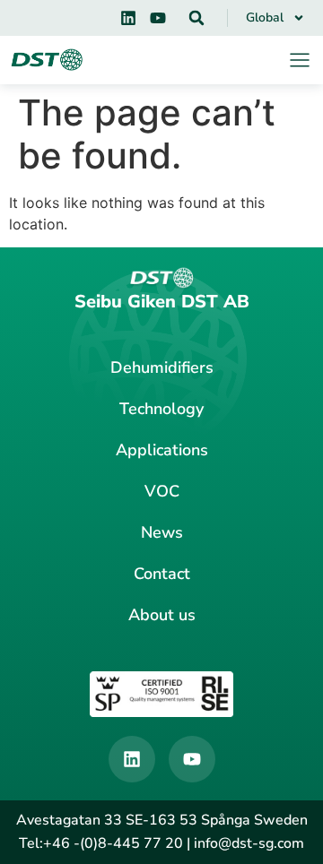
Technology (161, 408)
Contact (162, 573)
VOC (161, 491)
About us (162, 615)
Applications (162, 450)
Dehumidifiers (162, 367)
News (162, 532)
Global (265, 17)
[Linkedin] (128, 18)
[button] (196, 17)
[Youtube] (158, 18)
